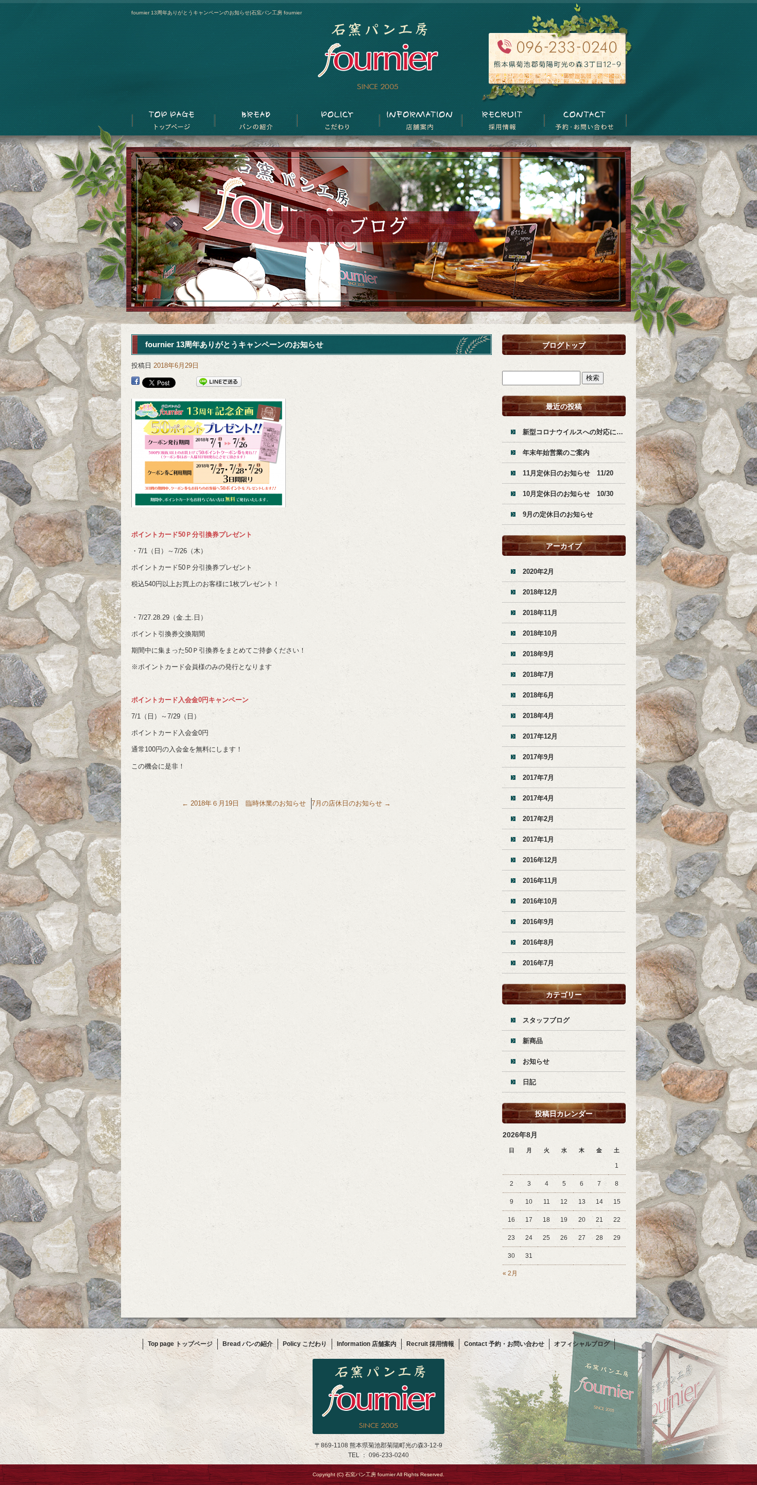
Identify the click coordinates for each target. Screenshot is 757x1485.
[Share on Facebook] (135, 382)
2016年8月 (538, 942)
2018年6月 (538, 695)
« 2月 (510, 1273)
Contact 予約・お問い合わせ (584, 121)
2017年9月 (538, 757)
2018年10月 (540, 633)
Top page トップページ (172, 121)
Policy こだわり (337, 121)
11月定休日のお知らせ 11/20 (568, 473)
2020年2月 (538, 571)
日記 (529, 1082)
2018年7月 (538, 674)
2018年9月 (538, 654)
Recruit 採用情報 (502, 121)
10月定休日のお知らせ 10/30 (568, 494)
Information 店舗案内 (419, 121)
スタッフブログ (546, 1020)
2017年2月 (538, 819)
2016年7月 (538, 963)
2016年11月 (540, 880)
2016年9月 (538, 922)
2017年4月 (538, 798)
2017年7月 (538, 777)
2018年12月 (540, 592)
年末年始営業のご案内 (556, 452)
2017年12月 (540, 736)
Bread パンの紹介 (255, 121)
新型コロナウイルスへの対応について (574, 432)
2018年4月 (538, 716)
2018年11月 (540, 613)
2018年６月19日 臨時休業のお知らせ (244, 803)
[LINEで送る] (219, 382)
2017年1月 (538, 839)
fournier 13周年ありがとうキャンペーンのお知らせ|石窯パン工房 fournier (216, 12)
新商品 (533, 1041)
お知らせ (536, 1061)
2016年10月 (540, 901)
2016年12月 (540, 860)
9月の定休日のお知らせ (558, 514)
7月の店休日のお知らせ (351, 803)
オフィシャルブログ (582, 1343)
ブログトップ (564, 345)
